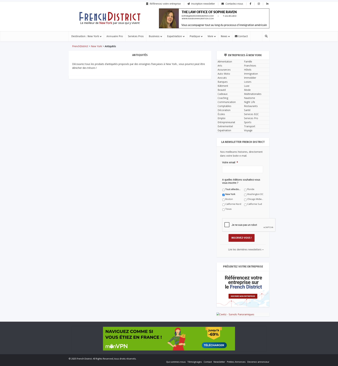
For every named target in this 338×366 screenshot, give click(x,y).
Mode (247, 90)
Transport (249, 126)
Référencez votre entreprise (165, 3)
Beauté (222, 90)
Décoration (224, 110)
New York (96, 46)
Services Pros (136, 36)
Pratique (195, 36)
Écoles (221, 114)
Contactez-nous (234, 3)
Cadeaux (222, 94)
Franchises (250, 65)
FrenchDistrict (80, 46)
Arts (220, 65)
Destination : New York (85, 36)
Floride (250, 189)
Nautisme (249, 98)
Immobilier (250, 77)
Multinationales (252, 94)
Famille (248, 61)
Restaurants (251, 106)
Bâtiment (223, 85)
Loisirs (247, 81)
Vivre (210, 36)
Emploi (221, 118)
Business (154, 36)
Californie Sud (254, 204)
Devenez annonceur (258, 361)
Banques (223, 81)
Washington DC (255, 194)
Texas (228, 208)
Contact (242, 36)
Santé (247, 110)
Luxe (246, 85)
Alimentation (225, 61)
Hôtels (247, 69)
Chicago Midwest (255, 199)
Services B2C (251, 114)
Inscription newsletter (203, 3)
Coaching (223, 98)
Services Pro (251, 118)
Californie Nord (233, 204)
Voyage (248, 130)
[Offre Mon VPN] (169, 339)
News (224, 36)
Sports (247, 122)
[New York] (109, 16)
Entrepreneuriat (226, 122)
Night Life (249, 102)
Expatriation (174, 36)
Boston (229, 199)
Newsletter (219, 361)
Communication (227, 102)
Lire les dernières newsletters (246, 249)
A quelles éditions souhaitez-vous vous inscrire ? (241, 181)
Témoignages (194, 361)
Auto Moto (224, 73)
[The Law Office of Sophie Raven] (214, 18)
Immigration (251, 73)
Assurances (224, 69)
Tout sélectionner (233, 189)
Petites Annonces (236, 361)
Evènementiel (225, 126)
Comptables (224, 106)
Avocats (222, 77)
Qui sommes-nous (176, 361)
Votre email (230, 162)
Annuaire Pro (115, 36)
